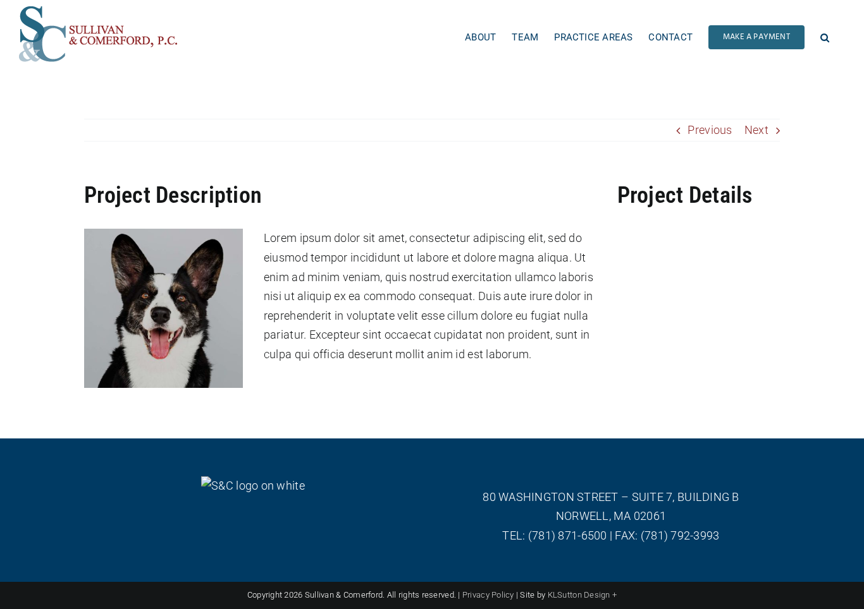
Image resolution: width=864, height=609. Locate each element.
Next (756, 129)
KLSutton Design (579, 595)
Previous (710, 129)
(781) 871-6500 (567, 535)
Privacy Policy (488, 595)
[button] (824, 34)
